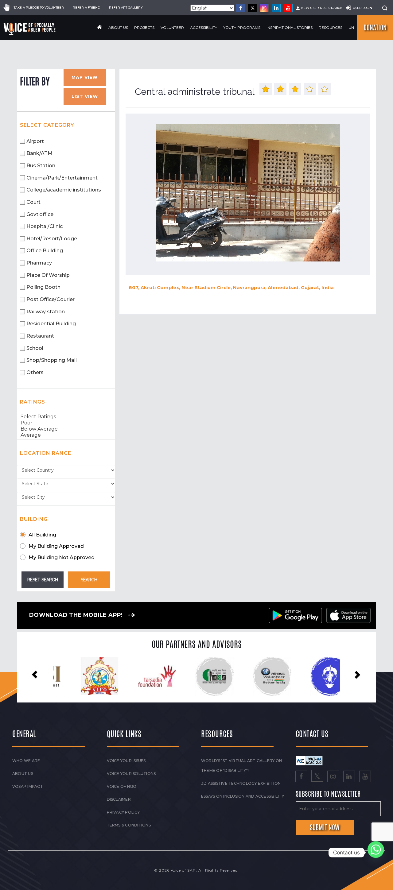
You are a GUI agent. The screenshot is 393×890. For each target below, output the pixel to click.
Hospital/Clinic (44, 226)
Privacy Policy (123, 812)
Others (35, 372)
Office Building (44, 250)
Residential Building (51, 324)
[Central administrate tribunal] (247, 192)
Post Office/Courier (50, 299)
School (34, 348)
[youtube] (288, 8)
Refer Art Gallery (126, 8)
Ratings (32, 402)
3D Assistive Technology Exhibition (241, 783)
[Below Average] (66, 429)
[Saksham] (141, 676)
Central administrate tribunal (195, 91)
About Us (118, 27)
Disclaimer (119, 799)
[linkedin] (276, 8)
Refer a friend (86, 8)
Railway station (45, 312)
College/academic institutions (63, 190)
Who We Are (26, 760)
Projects (144, 27)
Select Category (47, 125)
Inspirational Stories (290, 27)
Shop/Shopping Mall (51, 360)
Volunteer (172, 27)
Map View (85, 77)
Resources (330, 27)
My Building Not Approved (62, 557)
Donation (375, 28)
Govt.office (39, 214)
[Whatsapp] (376, 852)
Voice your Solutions (131, 773)
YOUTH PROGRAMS (241, 27)
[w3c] (309, 760)
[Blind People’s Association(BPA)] (256, 676)
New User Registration (322, 8)
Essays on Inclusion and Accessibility (242, 796)
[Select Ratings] (66, 417)
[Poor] (66, 423)
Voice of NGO (122, 786)
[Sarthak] (313, 676)
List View (85, 96)
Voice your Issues (126, 760)
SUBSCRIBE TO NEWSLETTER (328, 794)
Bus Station (40, 165)
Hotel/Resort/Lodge (51, 239)
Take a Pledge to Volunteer (39, 8)
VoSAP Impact (27, 786)
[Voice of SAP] (30, 29)
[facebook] (240, 8)
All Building (42, 535)
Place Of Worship (48, 275)
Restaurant (40, 336)
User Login (362, 8)
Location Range (45, 453)
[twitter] (252, 8)
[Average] (66, 435)
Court (33, 202)
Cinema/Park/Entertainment (62, 178)
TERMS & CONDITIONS (129, 825)
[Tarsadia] (83, 676)
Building (34, 519)
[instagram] (264, 8)
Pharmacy (39, 263)
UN (351, 27)
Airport (35, 141)
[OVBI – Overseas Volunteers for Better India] (199, 676)
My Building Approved (56, 546)
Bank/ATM (39, 153)
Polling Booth (43, 287)
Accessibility (203, 27)
